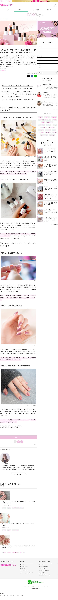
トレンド (14, 507)
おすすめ (9, 507)
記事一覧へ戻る (18, 474)
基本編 (54, 119)
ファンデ (54, 132)
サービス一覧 (2, 595)
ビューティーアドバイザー (25, 572)
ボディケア (39, 56)
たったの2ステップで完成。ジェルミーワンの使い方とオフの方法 (19, 94)
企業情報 (24, 586)
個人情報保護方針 (31, 586)
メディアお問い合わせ (43, 566)
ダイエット (41, 132)
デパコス (48, 132)
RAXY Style (21, 9)
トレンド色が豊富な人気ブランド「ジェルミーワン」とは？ (17, 85)
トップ (7, 9)
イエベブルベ (51, 127)
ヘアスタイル (43, 127)
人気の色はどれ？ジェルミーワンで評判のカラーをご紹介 (17, 91)
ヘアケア (39, 59)
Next (34, 444)
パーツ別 (48, 130)
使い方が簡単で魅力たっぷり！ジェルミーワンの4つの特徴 (17, 88)
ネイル (5, 68)
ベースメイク (40, 50)
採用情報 (46, 586)
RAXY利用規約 (42, 572)
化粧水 (54, 130)
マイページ (22, 568)
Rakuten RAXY (6, 5)
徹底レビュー (3, 70)
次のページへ (18, 437)
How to (4, 507)
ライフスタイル (44, 135)
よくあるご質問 (42, 568)
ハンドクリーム (15, 530)
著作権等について (39, 586)
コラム (38, 65)
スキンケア (39, 47)
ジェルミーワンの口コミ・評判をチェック (13, 97)
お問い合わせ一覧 (10, 595)
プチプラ (41, 130)
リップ (55, 124)
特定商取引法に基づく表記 (44, 575)
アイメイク (39, 53)
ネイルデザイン (20, 507)
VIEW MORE (55, 109)
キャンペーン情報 (35, 9)
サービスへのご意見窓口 (44, 570)
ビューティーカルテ (24, 570)
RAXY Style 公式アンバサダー (44, 119)
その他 (38, 68)
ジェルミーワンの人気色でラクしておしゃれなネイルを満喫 (17, 99)
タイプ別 (52, 135)
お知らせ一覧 (41, 564)
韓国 (43, 122)
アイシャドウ (41, 124)
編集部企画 (54, 117)
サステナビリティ (19, 595)
